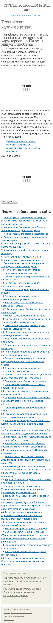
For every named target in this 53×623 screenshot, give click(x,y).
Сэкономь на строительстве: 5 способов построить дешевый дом (23, 386)
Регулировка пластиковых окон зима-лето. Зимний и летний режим (24, 523)
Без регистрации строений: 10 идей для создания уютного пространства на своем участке (23, 361)
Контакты (7, 613)
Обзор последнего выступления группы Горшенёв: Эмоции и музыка (23, 327)
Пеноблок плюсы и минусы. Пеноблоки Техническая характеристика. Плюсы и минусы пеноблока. (24, 39)
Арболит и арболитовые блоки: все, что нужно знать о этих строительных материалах (26, 376)
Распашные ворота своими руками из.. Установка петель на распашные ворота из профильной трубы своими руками (23, 489)
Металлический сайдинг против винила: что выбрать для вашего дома (25, 333)
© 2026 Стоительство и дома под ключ (16, 609)
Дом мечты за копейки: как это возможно (25, 381)
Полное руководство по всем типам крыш (25, 217)
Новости (26, 15)
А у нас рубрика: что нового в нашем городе (26, 233)
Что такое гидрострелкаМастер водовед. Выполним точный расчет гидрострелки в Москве (26, 468)
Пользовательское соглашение (21, 613)
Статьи (37, 15)
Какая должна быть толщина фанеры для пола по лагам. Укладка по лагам (24, 415)
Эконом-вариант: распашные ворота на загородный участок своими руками (22, 265)
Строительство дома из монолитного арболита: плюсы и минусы (21, 369)
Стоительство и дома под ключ (26, 7)
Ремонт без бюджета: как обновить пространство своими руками (20, 284)
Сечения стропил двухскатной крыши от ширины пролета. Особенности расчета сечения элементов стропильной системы (25, 505)
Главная (15, 15)
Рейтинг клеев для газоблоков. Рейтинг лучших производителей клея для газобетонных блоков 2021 (25, 460)
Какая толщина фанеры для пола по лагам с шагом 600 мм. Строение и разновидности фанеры (25, 424)
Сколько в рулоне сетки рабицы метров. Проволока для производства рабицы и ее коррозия (23, 561)
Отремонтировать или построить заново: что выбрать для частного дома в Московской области (25, 401)
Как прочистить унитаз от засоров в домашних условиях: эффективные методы (26, 320)
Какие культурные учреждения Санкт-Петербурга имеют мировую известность (22, 258)
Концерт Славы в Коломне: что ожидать (25, 315)
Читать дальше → (9, 202)
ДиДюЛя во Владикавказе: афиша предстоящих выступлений (20, 297)
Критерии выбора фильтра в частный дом (26, 528)
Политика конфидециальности (14, 616)
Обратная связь (9, 620)
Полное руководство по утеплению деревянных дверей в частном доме (20, 271)
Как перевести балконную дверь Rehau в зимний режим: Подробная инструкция (23, 229)
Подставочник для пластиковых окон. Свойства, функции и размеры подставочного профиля (22, 592)
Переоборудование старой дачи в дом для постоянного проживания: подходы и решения (24, 581)
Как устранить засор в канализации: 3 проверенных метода (22, 304)
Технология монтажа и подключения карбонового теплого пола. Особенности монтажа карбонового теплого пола (21, 515)
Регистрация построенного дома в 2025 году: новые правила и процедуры (25, 353)
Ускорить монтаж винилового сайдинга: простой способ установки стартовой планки (23, 445)
